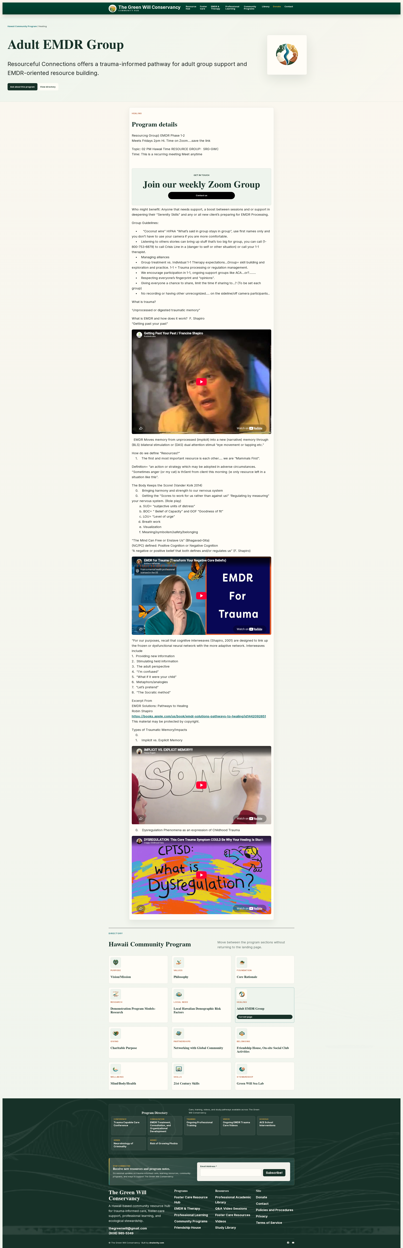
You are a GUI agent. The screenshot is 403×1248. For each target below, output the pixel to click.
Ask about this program (22, 87)
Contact (262, 1204)
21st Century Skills (186, 1083)
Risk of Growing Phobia (164, 1143)
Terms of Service (269, 1223)
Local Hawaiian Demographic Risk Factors (197, 1010)
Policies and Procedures (274, 1210)
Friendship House (187, 1227)
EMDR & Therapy (187, 1208)
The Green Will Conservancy (149, 7)
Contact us (201, 195)
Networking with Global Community (198, 1048)
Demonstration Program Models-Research (133, 1010)
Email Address (208, 1166)
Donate (261, 1197)
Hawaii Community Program (22, 26)
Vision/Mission (121, 977)
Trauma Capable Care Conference (126, 1124)
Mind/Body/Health (123, 1083)
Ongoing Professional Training (200, 1124)
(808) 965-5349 (121, 1233)
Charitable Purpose (124, 1048)
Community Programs (190, 1221)
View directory (48, 87)
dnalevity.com (156, 1242)
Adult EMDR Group (250, 1008)
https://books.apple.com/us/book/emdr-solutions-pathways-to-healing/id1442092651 (199, 716)
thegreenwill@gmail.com (128, 1228)
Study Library (225, 1227)
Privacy (262, 1216)
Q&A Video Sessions (231, 1208)
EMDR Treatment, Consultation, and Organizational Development (160, 1127)
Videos (220, 1221)
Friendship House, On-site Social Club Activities (263, 1050)
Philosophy (181, 977)
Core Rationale (247, 977)
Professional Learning (191, 1215)
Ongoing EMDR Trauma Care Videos (236, 1124)
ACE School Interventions (267, 1124)
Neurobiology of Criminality (123, 1145)
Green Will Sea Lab (250, 1083)
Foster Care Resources (232, 1215)
